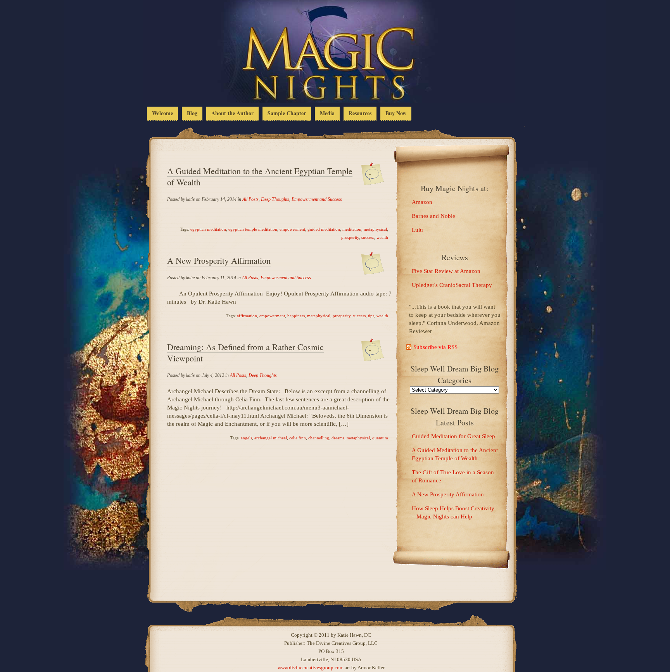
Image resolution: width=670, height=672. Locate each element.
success (367, 237)
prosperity (350, 237)
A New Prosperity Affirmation (219, 260)
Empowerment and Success (317, 199)
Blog (192, 113)
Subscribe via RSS (435, 347)
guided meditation (323, 229)
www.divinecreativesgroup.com (311, 667)
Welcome (162, 113)
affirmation (247, 315)
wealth (382, 237)
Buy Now (395, 113)
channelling (318, 437)
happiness (296, 315)
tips (371, 315)
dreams (338, 437)
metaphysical (375, 229)
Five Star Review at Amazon (446, 271)
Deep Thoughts (275, 199)
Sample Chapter (287, 113)
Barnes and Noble (433, 216)
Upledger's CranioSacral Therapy (452, 285)
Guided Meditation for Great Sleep (453, 436)
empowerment (292, 229)
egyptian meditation (208, 229)
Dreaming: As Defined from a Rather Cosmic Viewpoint (245, 352)
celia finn (297, 437)
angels (246, 437)
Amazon (422, 202)
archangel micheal (270, 437)
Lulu (417, 230)
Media (327, 113)
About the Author (232, 113)
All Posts (250, 199)
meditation (351, 229)
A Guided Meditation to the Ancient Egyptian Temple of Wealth (259, 176)
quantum (380, 437)
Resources (360, 113)
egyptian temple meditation (252, 229)
